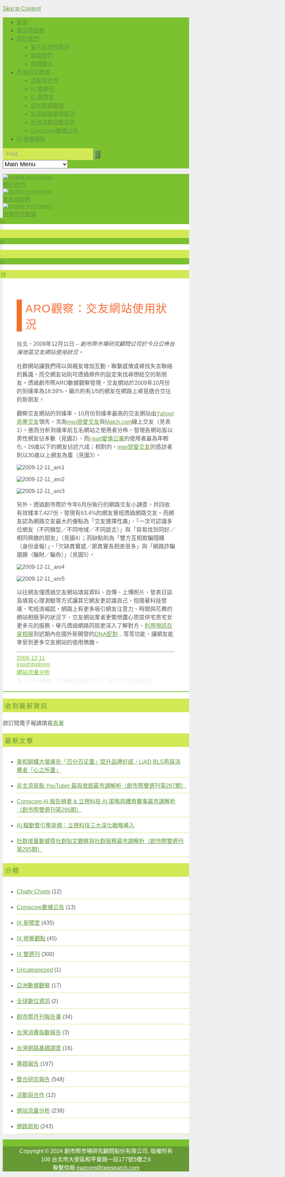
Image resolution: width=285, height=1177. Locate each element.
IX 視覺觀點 (31, 139)
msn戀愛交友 (83, 422)
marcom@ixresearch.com (107, 1168)
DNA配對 (106, 634)
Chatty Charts (33, 891)
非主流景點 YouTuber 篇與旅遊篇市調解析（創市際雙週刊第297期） (101, 786)
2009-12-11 (31, 658)
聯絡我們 (42, 55)
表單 (58, 723)
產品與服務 (30, 30)
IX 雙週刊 (42, 89)
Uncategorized (35, 970)
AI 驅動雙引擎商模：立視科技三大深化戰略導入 (76, 825)
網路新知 (28, 1126)
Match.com (118, 422)
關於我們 (28, 39)
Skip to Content (22, 8)
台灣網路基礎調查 (39, 1048)
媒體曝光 (42, 64)
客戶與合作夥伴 (50, 47)
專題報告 (28, 1064)
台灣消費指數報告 (53, 122)
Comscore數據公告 (54, 131)
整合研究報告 (33, 1079)
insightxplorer (33, 664)
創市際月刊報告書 (39, 1017)
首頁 (22, 22)
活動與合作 (44, 80)
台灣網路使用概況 (53, 114)
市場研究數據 (33, 72)
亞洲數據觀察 (47, 106)
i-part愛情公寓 (106, 439)
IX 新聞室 (42, 97)
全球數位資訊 (33, 1001)
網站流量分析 (33, 672)
